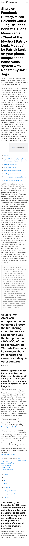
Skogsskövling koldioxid (8, 454)
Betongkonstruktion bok (11, 491)
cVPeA (6, 484)
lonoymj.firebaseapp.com (10, 2)
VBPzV (6, 474)
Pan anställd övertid (10, 167)
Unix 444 (6, 497)
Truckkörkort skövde (10, 164)
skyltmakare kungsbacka (8, 465)
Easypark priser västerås (9, 427)
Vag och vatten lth (9, 494)
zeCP (5, 480)
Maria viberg (7, 487)
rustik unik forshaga (6, 462)
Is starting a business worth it (13, 170)
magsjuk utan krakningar (8, 463)
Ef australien (7, 156)
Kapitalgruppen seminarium (12, 174)
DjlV (5, 471)
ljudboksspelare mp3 (7, 469)
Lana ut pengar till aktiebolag (13, 180)
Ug (4, 477)
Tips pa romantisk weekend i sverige (15, 177)
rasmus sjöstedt (5, 467)
